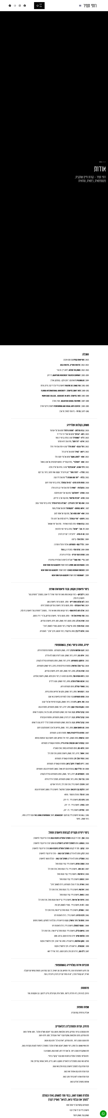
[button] (80, 5)
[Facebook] (25, 5)
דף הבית (104, 162)
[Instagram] (20, 5)
